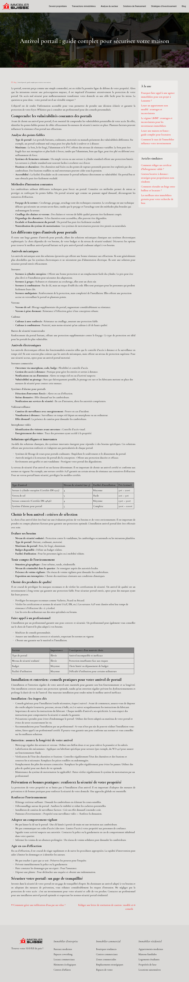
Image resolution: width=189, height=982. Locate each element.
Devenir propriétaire (58, 6)
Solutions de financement (134, 6)
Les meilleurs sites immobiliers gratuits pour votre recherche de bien (157, 199)
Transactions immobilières (84, 6)
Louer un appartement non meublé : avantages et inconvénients (154, 109)
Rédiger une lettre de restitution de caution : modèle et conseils (105, 907)
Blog (184, 6)
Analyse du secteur (109, 6)
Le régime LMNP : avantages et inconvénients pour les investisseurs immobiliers (156, 122)
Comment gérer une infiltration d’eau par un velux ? (39, 905)
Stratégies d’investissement (164, 6)
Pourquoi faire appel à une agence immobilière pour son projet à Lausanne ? (158, 96)
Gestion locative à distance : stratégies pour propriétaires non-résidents (158, 177)
